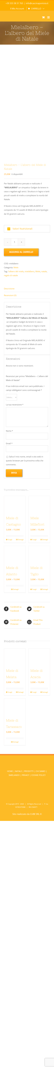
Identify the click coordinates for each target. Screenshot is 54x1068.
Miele (16, 267)
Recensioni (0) (10, 295)
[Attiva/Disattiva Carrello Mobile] (43, 17)
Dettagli (21, 539)
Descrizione (9, 288)
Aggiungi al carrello (21, 251)
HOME (10, 771)
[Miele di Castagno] (15, 504)
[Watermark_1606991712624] (27, 105)
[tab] (27, 288)
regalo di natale (11, 275)
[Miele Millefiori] (39, 504)
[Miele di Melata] (15, 657)
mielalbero (29, 271)
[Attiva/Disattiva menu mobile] (48, 17)
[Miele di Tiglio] (39, 554)
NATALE (18, 771)
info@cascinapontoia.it (37, 3)
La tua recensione (14, 404)
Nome (9, 431)
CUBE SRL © (36, 814)
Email (9, 443)
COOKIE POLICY (38, 775)
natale (44, 271)
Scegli (10, 539)
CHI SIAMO (41, 771)
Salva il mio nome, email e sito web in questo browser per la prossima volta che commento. (24, 460)
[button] (27, 228)
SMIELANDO (14, 775)
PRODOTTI (29, 771)
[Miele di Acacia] (39, 657)
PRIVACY (25, 775)
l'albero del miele (16, 271)
